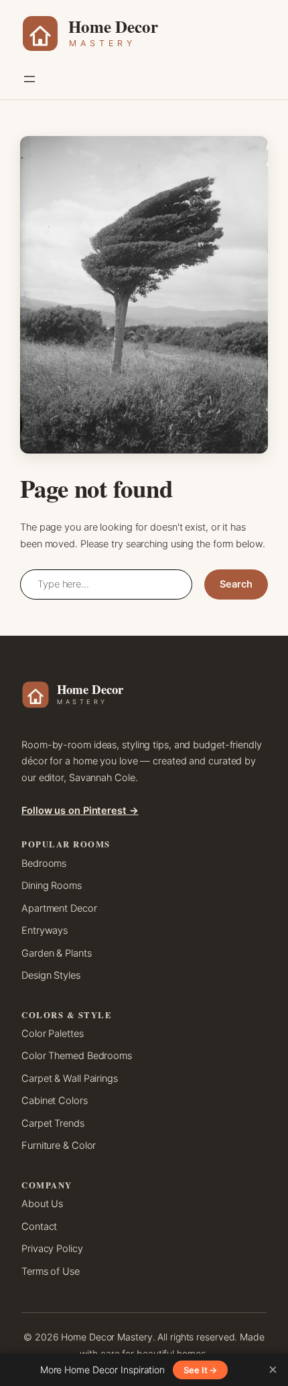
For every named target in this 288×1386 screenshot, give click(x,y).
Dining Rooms (51, 886)
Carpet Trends (52, 1123)
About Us (42, 1204)
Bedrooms (43, 863)
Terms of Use (50, 1271)
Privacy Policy (52, 1249)
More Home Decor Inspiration (102, 1369)
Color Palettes (52, 1034)
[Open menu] (29, 79)
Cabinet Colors (54, 1101)
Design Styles (50, 975)
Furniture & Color (58, 1145)
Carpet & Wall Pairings (69, 1078)
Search (236, 584)
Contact (39, 1227)
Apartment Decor (59, 908)
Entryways (44, 930)
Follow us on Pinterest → (80, 811)
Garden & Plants (56, 953)
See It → (200, 1370)
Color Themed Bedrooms (76, 1056)
